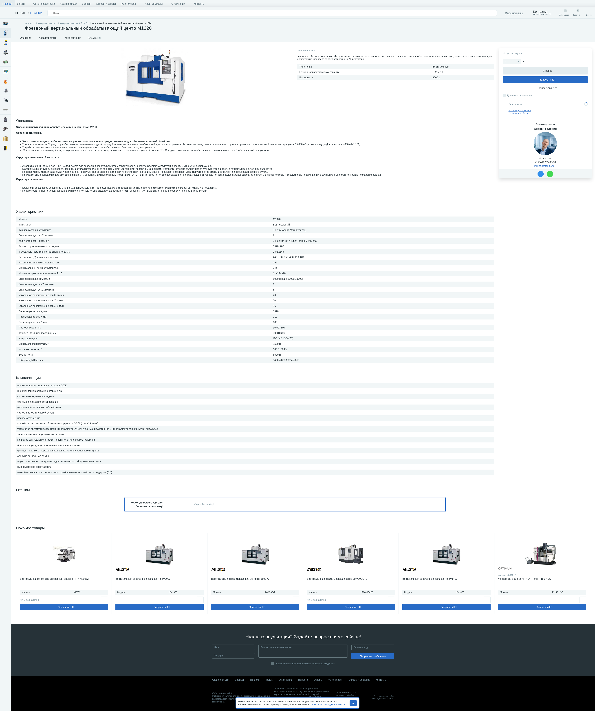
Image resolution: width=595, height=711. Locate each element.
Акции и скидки (68, 3)
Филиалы (254, 679)
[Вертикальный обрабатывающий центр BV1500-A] (255, 554)
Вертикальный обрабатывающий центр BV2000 (142, 579)
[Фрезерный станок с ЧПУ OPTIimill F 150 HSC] (542, 554)
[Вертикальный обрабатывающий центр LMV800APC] (351, 554)
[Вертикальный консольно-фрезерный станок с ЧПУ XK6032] (64, 554)
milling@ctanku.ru (544, 166)
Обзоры (317, 679)
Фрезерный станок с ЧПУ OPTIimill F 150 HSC (524, 579)
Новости (303, 679)
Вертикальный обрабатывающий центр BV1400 (429, 579)
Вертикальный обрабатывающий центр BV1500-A (240, 579)
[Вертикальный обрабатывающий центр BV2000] (159, 554)
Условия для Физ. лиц (520, 110)
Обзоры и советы (106, 3)
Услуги (21, 3)
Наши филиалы (154, 3)
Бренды (86, 3)
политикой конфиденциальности (328, 704)
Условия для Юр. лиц (519, 113)
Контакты (199, 3)
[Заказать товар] (200, 600)
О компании (178, 3)
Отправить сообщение (373, 656)
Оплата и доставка (44, 3)
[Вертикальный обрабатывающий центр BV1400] (446, 554)
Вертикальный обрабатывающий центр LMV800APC (337, 579)
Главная (7, 3)
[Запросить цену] (104, 600)
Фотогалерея (128, 3)
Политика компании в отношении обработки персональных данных (346, 694)
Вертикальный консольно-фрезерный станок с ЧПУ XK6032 (54, 579)
